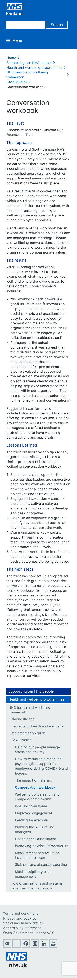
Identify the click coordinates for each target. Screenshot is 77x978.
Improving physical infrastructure (41, 846)
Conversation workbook (35, 787)
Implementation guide (28, 733)
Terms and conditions (20, 913)
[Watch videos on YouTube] (53, 946)
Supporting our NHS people (29, 63)
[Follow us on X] (16, 946)
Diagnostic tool (23, 719)
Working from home (31, 806)
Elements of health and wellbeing (37, 726)
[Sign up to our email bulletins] (7, 946)
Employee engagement (33, 813)
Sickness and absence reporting (41, 864)
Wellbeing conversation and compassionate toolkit (37, 796)
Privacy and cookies (19, 918)
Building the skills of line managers (34, 829)
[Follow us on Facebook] (26, 946)
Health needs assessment (35, 839)
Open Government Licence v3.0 (28, 933)
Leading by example (31, 820)
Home (11, 58)
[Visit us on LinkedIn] (44, 946)
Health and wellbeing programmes (34, 67)
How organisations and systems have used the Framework (36, 885)
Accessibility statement (22, 928)
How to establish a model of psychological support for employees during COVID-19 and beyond (41, 766)
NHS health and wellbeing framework (29, 709)
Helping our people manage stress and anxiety (37, 749)
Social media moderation (23, 923)
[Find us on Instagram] (35, 946)
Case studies (16, 82)
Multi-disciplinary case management (33, 873)
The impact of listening (33, 780)
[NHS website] (16, 966)
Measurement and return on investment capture (37, 855)
